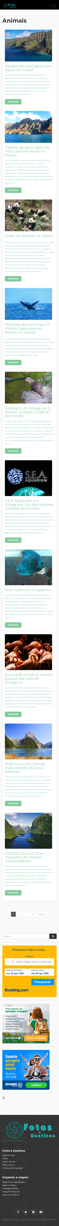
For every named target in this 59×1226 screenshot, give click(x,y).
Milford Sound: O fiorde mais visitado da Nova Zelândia (25, 768)
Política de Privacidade (12, 1168)
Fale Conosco (8, 1165)
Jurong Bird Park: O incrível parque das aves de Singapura (29, 679)
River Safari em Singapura (27, 590)
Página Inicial (8, 1155)
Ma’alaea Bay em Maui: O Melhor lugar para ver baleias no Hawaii (27, 328)
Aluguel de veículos (11, 1191)
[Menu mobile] (53, 6)
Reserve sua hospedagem (13, 1182)
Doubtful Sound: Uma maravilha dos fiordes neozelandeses (24, 857)
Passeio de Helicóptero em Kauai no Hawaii (28, 68)
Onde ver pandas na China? (29, 236)
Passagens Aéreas (10, 1188)
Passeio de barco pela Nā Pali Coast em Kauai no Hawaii (27, 151)
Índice (5, 1158)
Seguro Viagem (9, 1185)
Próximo (42, 914)
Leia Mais (13, 101)
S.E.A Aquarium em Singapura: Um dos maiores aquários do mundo (29, 505)
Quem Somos (8, 1161)
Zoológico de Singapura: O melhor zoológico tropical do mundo (28, 412)
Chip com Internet (10, 1195)
